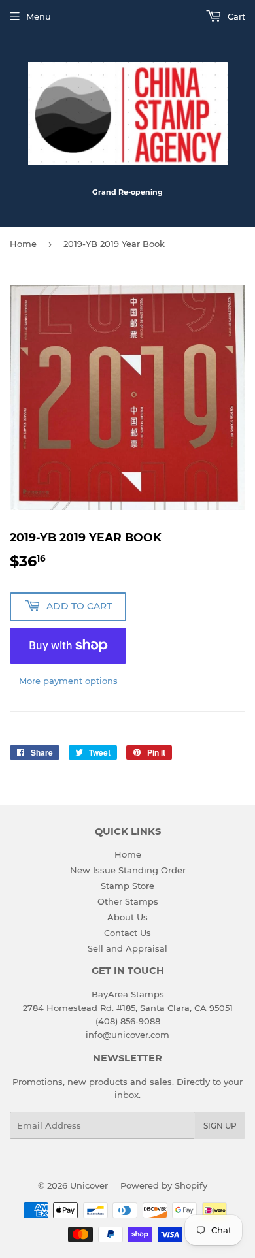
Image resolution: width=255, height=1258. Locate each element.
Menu (38, 16)
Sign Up (220, 1126)
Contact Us (127, 932)
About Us (127, 917)
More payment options (68, 680)
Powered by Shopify (163, 1185)
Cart (235, 16)
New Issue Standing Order (128, 870)
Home (23, 243)
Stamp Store (127, 885)
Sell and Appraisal (127, 948)
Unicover (89, 1185)
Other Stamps (127, 901)
